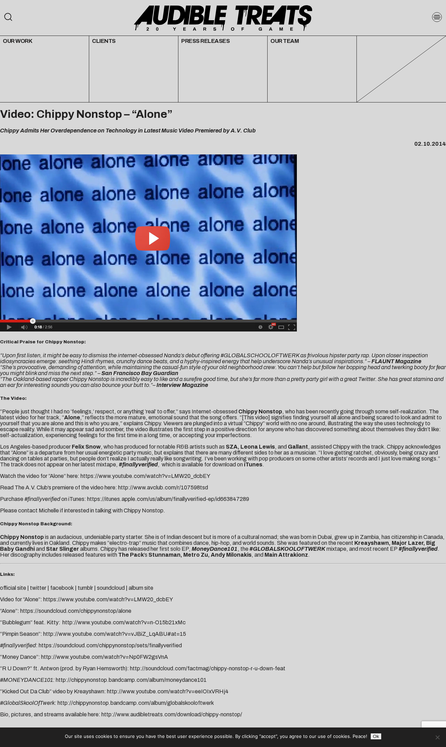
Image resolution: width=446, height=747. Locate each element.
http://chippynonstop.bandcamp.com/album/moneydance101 (131, 680)
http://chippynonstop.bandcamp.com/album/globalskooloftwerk (135, 703)
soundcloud (111, 588)
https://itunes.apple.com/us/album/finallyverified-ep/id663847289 (168, 499)
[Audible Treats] (223, 17)
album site (141, 588)
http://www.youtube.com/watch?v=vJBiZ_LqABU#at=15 (114, 634)
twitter (38, 588)
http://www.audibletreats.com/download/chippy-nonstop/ (171, 714)
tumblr (85, 588)
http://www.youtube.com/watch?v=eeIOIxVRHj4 (168, 691)
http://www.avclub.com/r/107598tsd (163, 487)
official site (13, 588)
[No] (437, 737)
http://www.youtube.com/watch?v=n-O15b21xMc (124, 622)
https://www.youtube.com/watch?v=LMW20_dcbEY (145, 476)
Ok (376, 736)
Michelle (49, 510)
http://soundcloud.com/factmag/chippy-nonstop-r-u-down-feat (207, 668)
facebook (62, 588)
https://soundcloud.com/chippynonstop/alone (75, 611)
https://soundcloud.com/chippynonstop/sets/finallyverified (110, 645)
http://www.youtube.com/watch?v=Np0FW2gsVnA (104, 657)
